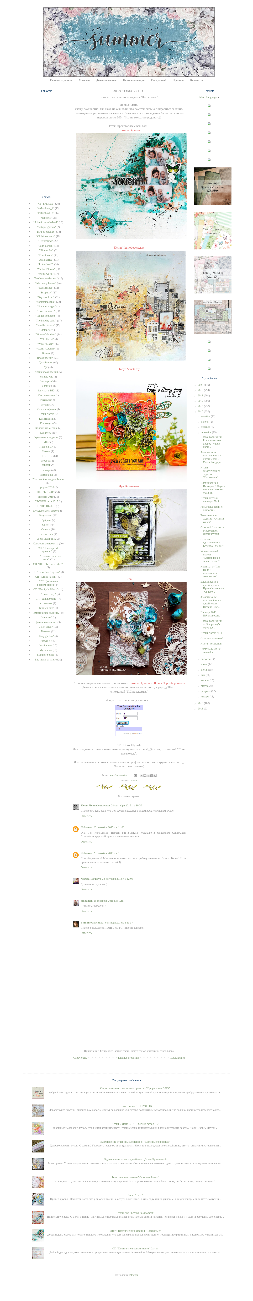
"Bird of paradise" (46, 231)
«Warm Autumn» (45, 348)
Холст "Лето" (135, 1195)
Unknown (86, 827)
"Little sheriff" (46, 264)
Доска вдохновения (46, 371)
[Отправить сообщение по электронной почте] (135, 775)
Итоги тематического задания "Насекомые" (135, 1230)
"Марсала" (45, 217)
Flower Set (46, 640)
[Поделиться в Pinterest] (155, 775)
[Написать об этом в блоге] (145, 775)
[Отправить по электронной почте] (142, 775)
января (205, 696)
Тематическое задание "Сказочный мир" (135, 1177)
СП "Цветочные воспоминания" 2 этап (135, 1248)
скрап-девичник (46, 538)
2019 (201, 390)
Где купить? (158, 80)
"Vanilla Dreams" (45, 325)
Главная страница (61, 80)
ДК (46, 367)
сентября (206, 432)
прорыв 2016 (46, 487)
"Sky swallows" (46, 297)
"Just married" (46, 259)
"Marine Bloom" (46, 269)
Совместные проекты (45, 543)
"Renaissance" (46, 287)
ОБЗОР (46, 465)
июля (204, 664)
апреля (205, 680)
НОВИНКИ (46, 456)
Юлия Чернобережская (95, 805)
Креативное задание (46, 437)
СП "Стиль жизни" (46, 576)
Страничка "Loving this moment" (135, 1212)
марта (204, 685)
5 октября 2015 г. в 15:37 (118, 922)
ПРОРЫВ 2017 (46, 492)
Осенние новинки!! (212, 638)
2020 (201, 384)
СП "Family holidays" (45, 589)
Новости (46, 460)
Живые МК (46, 376)
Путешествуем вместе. (46, 510)
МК (46, 442)
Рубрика (46, 520)
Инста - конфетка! (211, 643)
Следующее (80, 1057)
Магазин (84, 80)
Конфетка (45, 432)
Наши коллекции (134, 80)
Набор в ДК (46, 446)
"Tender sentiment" (45, 315)
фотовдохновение (46, 622)
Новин (46, 451)
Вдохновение (45, 357)
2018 (201, 395)
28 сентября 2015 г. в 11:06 (108, 827)
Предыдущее (177, 1057)
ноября (205, 421)
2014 (201, 703)
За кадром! (46, 381)
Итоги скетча (46, 413)
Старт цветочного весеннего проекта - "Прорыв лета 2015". (135, 1088)
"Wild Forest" (46, 339)
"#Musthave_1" (45, 208)
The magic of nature (46, 659)
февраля (206, 691)
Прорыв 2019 (46, 496)
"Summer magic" (46, 306)
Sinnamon (87, 900)
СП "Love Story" (46, 594)
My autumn (45, 650)
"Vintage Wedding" (45, 334)
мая (203, 675)
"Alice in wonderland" (45, 222)
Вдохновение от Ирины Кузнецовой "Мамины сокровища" (135, 1141)
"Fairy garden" (46, 245)
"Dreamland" (45, 240)
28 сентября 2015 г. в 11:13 (108, 853)
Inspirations (45, 645)
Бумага (46, 353)
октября (206, 426)
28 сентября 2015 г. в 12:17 (109, 900)
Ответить (86, 816)
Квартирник (46, 418)
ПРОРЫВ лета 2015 (46, 501)
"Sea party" (45, 292)
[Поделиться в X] (148, 775)
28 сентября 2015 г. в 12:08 (117, 878)
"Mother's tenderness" (46, 278)
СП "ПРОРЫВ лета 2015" (48, 564)
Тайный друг (46, 607)
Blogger (133, 1274)
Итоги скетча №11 (211, 632)
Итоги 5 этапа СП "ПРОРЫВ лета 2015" (135, 1123)
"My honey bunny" (45, 283)
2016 (201, 406)
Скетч (45, 524)
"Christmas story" (45, 236)
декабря (206, 416)
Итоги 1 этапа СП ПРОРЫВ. (135, 1106)
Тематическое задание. (45, 612)
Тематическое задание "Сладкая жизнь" (212, 518)
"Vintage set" (46, 329)
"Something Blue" (46, 301)
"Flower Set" (46, 250)
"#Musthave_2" (45, 212)
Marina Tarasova (91, 878)
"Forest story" (45, 255)
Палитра (46, 470)
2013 (201, 708)
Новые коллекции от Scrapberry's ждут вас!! (211, 624)
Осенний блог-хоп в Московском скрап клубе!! (212, 530)
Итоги (134, 780)
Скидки (45, 529)
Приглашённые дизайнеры (48, 479)
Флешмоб (46, 617)
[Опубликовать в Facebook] (151, 775)
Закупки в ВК (46, 390)
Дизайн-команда (106, 80)
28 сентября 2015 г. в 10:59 (126, 805)
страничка (46, 603)
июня (204, 669)
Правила (178, 80)
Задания (45, 385)
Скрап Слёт (46, 534)
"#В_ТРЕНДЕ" (46, 203)
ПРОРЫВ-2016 (46, 506)
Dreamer (45, 631)
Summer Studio (45, 654)
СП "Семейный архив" (46, 572)
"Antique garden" (46, 227)
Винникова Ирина (92, 922)
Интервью (46, 399)
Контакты (196, 80)
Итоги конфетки (46, 409)
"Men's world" (46, 273)
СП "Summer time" (46, 598)
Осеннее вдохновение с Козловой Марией (212, 542)
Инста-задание (46, 395)
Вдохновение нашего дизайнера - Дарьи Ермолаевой (135, 1159)
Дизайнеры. (46, 362)
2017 (201, 400)
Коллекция (46, 423)
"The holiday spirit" (45, 320)
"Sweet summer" (45, 311)
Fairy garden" (46, 636)
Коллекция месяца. (46, 428)
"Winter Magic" (45, 343)
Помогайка (46, 474)
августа (205, 659)
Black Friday (46, 626)
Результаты (45, 515)
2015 (201, 411)
